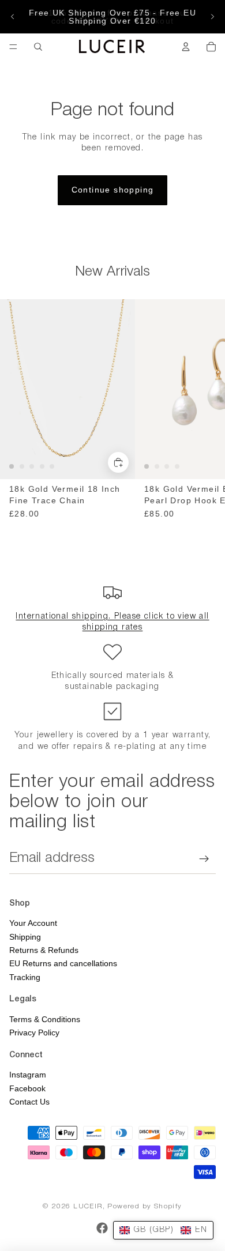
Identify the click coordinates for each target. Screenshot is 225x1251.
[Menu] (13, 46)
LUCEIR (87, 1206)
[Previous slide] (12, 16)
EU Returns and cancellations (63, 963)
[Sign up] (204, 858)
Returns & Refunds (43, 950)
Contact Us (29, 1101)
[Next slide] (212, 16)
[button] (163, 1230)
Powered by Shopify (144, 1206)
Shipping (25, 936)
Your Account (33, 923)
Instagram (27, 1074)
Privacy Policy (34, 1032)
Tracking (24, 977)
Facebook (27, 1088)
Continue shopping (113, 189)
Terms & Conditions (44, 1019)
